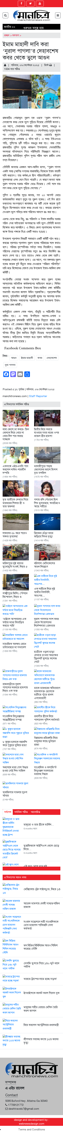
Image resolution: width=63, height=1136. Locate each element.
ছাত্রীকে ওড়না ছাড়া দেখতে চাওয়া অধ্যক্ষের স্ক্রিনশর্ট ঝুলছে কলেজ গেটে (46, 657)
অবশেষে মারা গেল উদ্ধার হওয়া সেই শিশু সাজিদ (15, 769)
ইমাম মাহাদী (27, 357)
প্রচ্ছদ (6, 35)
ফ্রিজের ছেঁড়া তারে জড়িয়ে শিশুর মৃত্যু (43, 534)
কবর (40, 357)
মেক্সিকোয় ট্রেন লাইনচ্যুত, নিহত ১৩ (42, 889)
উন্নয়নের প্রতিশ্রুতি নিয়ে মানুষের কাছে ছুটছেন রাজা (46, 741)
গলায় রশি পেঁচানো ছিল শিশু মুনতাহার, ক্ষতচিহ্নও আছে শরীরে (47, 503)
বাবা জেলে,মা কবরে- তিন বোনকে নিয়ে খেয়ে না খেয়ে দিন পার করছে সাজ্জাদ (16, 434)
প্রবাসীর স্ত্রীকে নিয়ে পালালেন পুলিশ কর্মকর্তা (46, 718)
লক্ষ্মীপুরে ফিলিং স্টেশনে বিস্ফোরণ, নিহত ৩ (15, 595)
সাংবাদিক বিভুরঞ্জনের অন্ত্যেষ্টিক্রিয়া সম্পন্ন (13, 718)
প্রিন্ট (46, 65)
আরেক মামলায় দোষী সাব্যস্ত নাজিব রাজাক (42, 905)
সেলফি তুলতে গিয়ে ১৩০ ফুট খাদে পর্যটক (41, 965)
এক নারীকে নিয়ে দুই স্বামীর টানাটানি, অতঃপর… (44, 592)
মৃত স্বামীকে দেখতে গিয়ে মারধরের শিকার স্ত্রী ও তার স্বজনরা (15, 503)
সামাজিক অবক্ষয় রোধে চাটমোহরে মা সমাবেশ (14, 645)
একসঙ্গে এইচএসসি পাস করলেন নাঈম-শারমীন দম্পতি (15, 469)
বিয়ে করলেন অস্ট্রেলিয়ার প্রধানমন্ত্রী (41, 1025)
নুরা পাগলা (10, 364)
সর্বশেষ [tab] (7, 812)
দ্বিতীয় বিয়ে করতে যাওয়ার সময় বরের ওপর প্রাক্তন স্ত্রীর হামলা (46, 433)
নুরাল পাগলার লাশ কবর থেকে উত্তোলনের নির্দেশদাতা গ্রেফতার (46, 622)
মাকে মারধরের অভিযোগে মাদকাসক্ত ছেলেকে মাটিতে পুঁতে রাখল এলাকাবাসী (47, 693)
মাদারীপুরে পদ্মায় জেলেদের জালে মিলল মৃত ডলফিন (46, 469)
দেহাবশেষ (52, 357)
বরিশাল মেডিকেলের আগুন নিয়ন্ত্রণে (44, 565)
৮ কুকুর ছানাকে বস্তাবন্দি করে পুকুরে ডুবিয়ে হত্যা (15, 743)
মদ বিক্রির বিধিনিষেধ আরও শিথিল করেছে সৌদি (41, 947)
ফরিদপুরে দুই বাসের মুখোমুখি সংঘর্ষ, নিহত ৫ (15, 565)
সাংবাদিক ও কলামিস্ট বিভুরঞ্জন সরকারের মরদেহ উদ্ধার (45, 771)
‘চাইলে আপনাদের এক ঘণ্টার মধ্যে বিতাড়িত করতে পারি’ (14, 622)
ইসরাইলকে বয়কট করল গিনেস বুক (41, 993)
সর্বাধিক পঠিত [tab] (21, 812)
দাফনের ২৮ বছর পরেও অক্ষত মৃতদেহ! (15, 534)
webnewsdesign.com (31, 1123)
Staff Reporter (38, 396)
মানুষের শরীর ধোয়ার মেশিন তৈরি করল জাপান (41, 1009)
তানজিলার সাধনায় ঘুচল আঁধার (15, 794)
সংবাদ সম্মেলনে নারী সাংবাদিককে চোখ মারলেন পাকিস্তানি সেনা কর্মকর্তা (41, 925)
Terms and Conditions (31, 1129)
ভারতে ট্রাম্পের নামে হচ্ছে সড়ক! (40, 979)
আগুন (13, 357)
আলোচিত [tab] (35, 812)
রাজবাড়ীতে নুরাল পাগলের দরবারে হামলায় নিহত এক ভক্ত (15, 687)
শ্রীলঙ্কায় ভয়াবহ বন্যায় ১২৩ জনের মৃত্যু (41, 1040)
